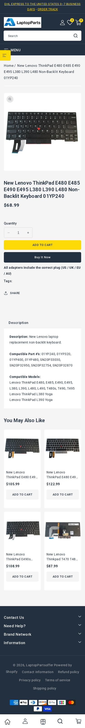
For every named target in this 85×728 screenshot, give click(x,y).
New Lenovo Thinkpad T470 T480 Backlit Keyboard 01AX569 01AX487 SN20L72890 (62, 557)
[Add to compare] (39, 445)
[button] (78, 23)
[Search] (60, 721)
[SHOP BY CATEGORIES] (5, 55)
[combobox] (42, 36)
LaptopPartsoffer (39, 665)
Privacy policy (30, 680)
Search (76, 36)
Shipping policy (45, 688)
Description (19, 323)
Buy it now (42, 257)
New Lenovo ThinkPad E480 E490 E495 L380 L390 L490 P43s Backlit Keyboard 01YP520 (21, 475)
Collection (42, 721)
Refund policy (68, 672)
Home (9, 66)
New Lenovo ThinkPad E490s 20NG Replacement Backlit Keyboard (20, 557)
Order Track (48, 9)
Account (25, 721)
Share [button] (15, 293)
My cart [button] (78, 721)
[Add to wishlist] (39, 436)
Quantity (10, 223)
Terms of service (57, 680)
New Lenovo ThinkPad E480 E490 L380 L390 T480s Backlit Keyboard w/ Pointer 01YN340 (62, 475)
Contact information (37, 672)
